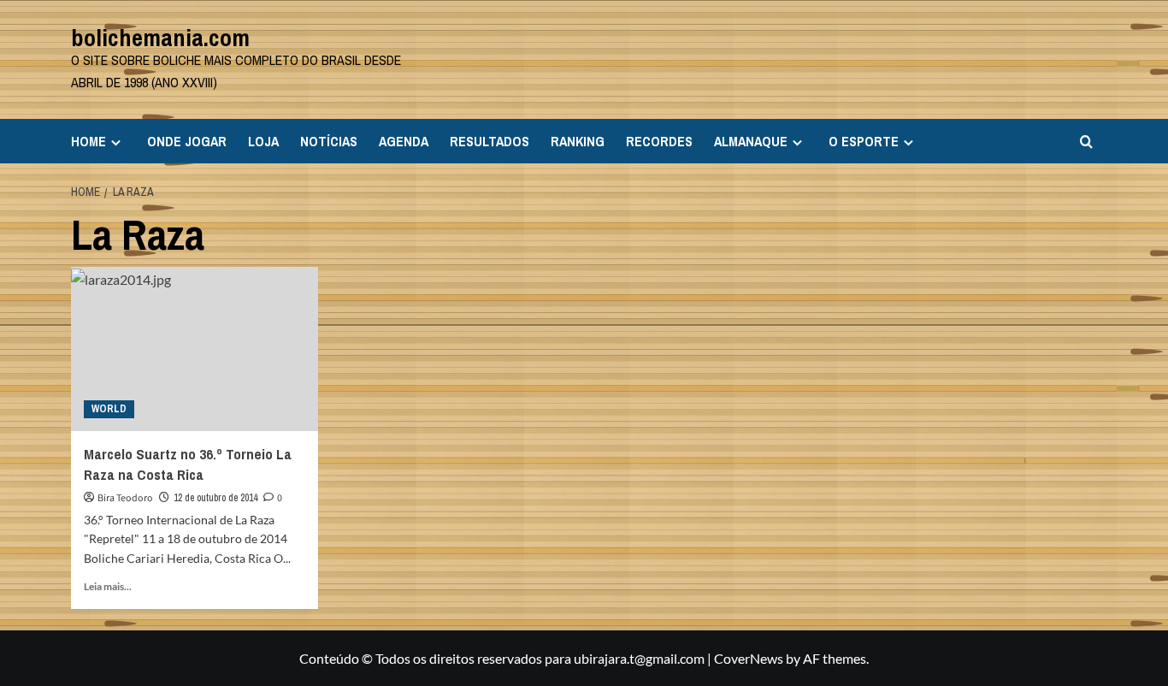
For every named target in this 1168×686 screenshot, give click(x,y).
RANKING (578, 141)
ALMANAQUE (751, 141)
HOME (88, 141)
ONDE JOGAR (187, 141)
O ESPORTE (864, 141)
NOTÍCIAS (328, 141)
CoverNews (748, 658)
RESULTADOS (489, 141)
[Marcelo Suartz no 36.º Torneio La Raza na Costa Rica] (194, 349)
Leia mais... (108, 586)
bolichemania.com (160, 37)
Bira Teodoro (125, 498)
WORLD (109, 409)
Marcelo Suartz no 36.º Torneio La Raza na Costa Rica (188, 464)
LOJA (263, 141)
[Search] (1086, 142)
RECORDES (659, 141)
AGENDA (403, 141)
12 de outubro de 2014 (215, 498)
